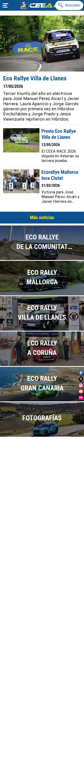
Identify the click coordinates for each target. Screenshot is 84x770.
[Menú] (5, 5)
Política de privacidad (42, 720)
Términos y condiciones (42, 734)
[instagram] (81, 385)
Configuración (42, 764)
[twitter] (81, 379)
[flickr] (81, 397)
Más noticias (42, 217)
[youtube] (81, 391)
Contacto (42, 749)
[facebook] (81, 372)
